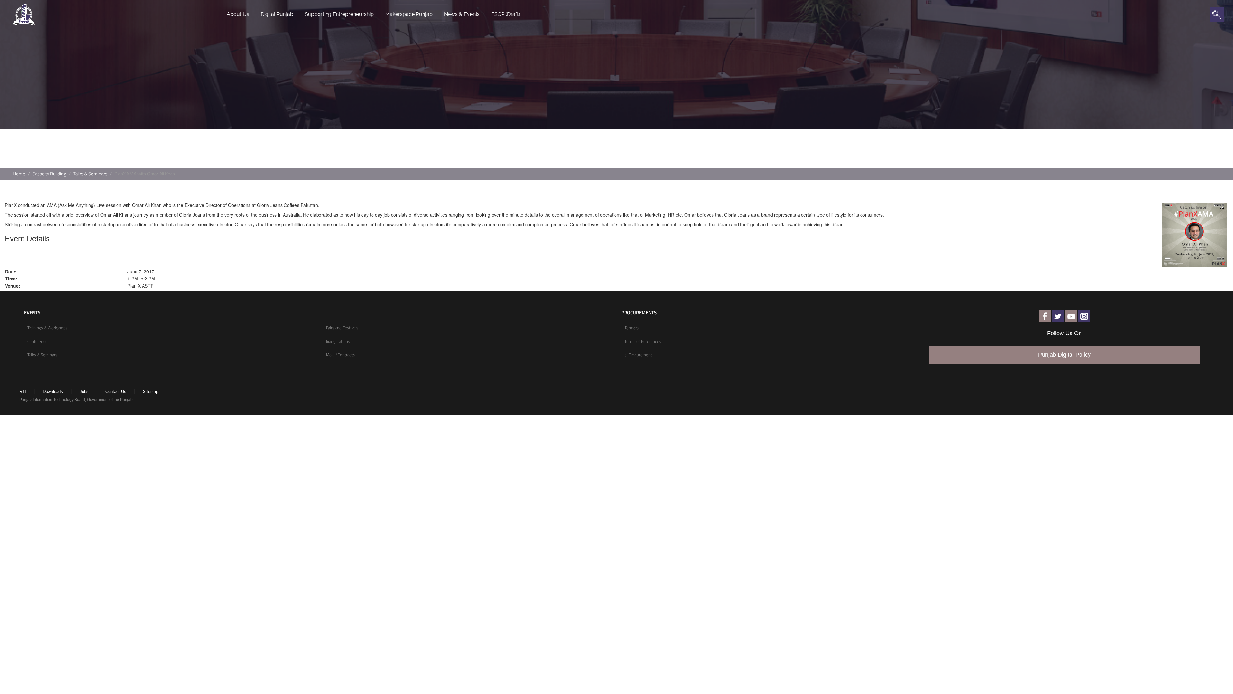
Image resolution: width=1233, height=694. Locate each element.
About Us (238, 14)
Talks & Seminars (90, 173)
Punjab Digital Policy (1064, 354)
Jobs (84, 391)
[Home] (24, 13)
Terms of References (643, 341)
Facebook (1045, 316)
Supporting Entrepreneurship (339, 14)
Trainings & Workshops (47, 328)
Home (19, 173)
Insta (1084, 316)
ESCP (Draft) (505, 14)
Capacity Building (49, 173)
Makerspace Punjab (409, 14)
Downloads (53, 391)
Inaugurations (338, 341)
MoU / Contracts (340, 354)
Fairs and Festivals (342, 328)
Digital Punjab (277, 14)
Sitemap (150, 391)
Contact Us (115, 391)
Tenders (632, 328)
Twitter (1058, 316)
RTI (22, 391)
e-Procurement (638, 354)
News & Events (462, 14)
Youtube (1071, 316)
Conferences (38, 341)
